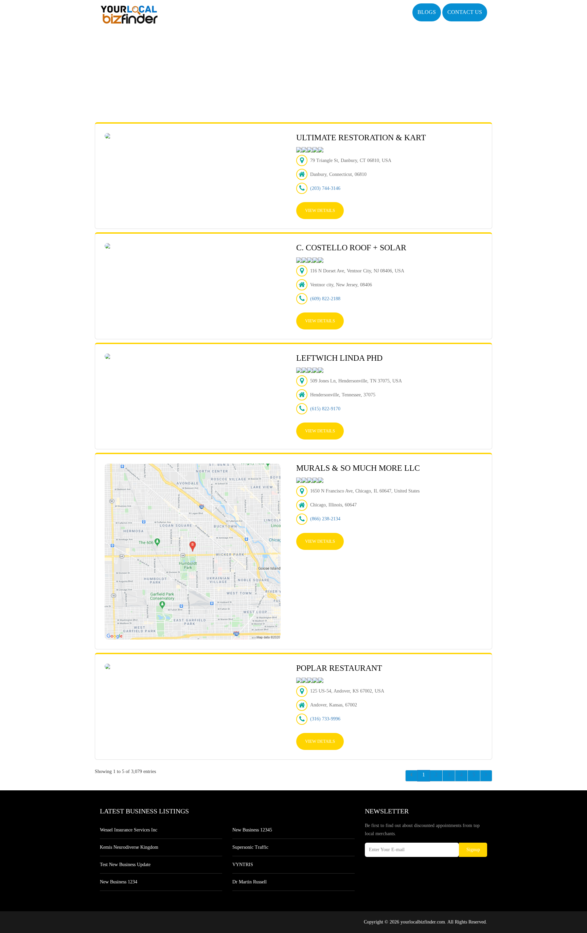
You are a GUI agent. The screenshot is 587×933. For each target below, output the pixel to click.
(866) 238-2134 (325, 518)
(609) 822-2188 (325, 298)
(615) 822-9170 (325, 408)
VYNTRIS (242, 864)
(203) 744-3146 (325, 188)
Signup (473, 849)
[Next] (486, 776)
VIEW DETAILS (320, 210)
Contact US (464, 12)
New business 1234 (118, 881)
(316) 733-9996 (325, 718)
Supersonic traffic (250, 847)
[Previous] (411, 776)
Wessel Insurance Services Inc (128, 829)
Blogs (426, 12)
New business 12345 (252, 829)
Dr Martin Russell (249, 881)
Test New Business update (125, 864)
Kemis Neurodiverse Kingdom (129, 847)
